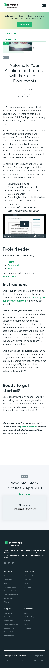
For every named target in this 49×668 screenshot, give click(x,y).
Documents (14, 265)
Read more (25, 494)
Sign (10, 268)
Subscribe (24, 24)
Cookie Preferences (31, 624)
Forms (11, 261)
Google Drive (9, 276)
